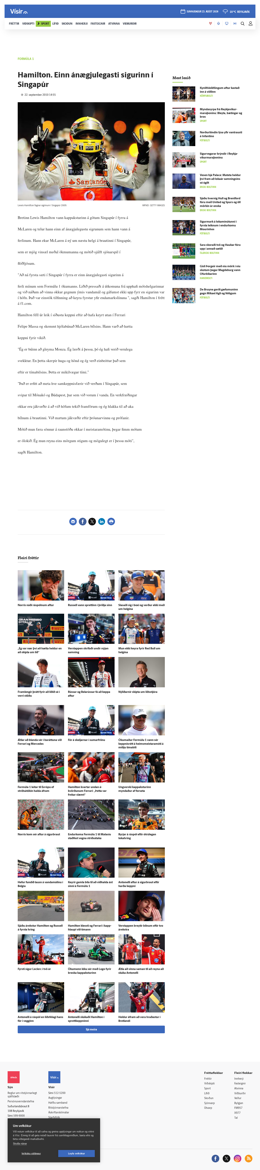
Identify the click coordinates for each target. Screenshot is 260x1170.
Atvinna (238, 1088)
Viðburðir (240, 1093)
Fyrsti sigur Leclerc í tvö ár (34, 969)
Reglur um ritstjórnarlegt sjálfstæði (22, 1095)
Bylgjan (238, 1103)
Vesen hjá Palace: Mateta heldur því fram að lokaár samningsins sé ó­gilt (220, 179)
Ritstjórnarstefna (58, 1107)
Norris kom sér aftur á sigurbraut (39, 834)
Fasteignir (240, 1083)
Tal (236, 1118)
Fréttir (208, 1079)
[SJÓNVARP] (227, 23)
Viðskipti (209, 1083)
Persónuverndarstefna (21, 1101)
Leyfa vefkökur (76, 1153)
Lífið (207, 1093)
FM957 (238, 1108)
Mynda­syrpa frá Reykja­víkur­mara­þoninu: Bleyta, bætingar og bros (221, 113)
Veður (237, 1098)
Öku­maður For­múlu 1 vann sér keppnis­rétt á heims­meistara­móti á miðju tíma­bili (140, 744)
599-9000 (19, 1116)
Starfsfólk (54, 1117)
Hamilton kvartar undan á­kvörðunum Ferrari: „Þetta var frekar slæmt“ (87, 791)
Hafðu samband (57, 1103)
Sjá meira (91, 1029)
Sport (207, 1088)
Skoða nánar (20, 1143)
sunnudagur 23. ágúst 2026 (202, 12)
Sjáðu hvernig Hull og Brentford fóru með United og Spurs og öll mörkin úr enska (220, 202)
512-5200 (59, 1093)
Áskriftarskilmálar (58, 1112)
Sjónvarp (209, 1103)
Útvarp (208, 1108)
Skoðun (208, 1098)
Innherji (239, 1079)
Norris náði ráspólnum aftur (36, 605)
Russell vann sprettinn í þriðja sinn (90, 605)
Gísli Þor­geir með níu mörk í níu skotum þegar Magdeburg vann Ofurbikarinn (220, 270)
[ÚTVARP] (235, 23)
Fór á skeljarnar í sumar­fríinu (86, 740)
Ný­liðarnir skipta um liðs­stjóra (137, 692)
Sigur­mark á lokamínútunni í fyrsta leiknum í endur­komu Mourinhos (218, 225)
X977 (237, 1113)
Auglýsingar (55, 1098)
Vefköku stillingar (31, 1153)
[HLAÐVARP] (218, 23)
